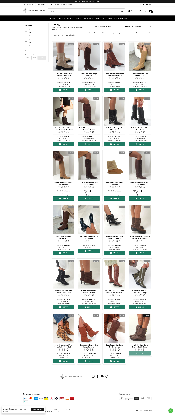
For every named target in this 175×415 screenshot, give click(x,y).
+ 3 (67, 78)
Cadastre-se (134, 11)
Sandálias (87, 18)
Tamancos (78, 18)
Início (53, 27)
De (25, 54)
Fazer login (143, 11)
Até (32, 54)
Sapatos (60, 18)
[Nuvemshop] (144, 411)
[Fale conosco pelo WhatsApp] (170, 410)
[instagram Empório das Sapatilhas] (140, 4)
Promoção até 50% (120, 18)
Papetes (97, 18)
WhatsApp (30, 4)
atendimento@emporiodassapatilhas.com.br (62, 4)
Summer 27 (52, 18)
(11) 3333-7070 (41, 4)
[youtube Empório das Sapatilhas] (146, 4)
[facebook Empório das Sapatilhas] (143, 4)
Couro (104, 18)
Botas (110, 18)
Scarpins (70, 18)
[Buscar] (122, 11)
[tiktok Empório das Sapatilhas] (150, 4)
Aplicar (42, 57)
